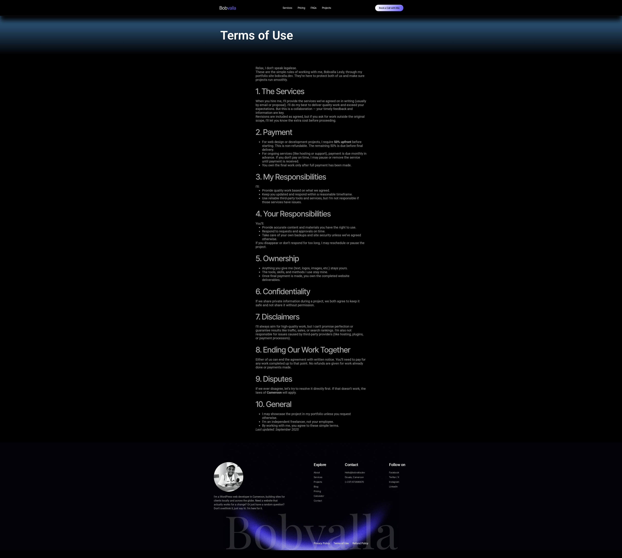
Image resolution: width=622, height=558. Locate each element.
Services (287, 7)
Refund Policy (360, 543)
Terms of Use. (341, 543)
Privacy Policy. (322, 543)
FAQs (314, 7)
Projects (326, 7)
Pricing (301, 7)
